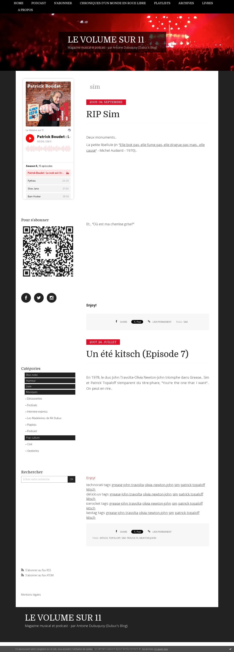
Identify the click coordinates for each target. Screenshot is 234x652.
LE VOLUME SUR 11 (106, 40)
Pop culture (33, 437)
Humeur (31, 380)
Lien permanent (161, 321)
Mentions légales (31, 594)
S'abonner (63, 3)
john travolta (133, 484)
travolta (132, 538)
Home (18, 3)
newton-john (147, 538)
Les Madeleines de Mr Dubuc (44, 418)
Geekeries (33, 450)
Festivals (32, 405)
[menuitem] (20, 3)
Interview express (37, 411)
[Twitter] (39, 298)
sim (186, 321)
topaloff (114, 538)
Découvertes (34, 398)
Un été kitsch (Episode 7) (137, 354)
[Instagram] (51, 298)
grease (117, 484)
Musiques (31, 392)
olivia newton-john (159, 484)
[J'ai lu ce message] (230, 648)
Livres (207, 3)
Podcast (38, 3)
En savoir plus (161, 649)
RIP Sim (103, 114)
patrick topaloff (193, 484)
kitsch (90, 489)
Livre (28, 386)
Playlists (162, 3)
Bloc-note (32, 375)
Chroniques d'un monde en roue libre (113, 3)
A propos (25, 10)
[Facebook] (26, 298)
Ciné (29, 444)
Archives (186, 3)
